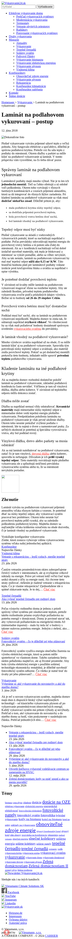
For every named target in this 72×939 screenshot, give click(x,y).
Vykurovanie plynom (28, 66)
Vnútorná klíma (25, 69)
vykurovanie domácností (53, 857)
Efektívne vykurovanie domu (26, 13)
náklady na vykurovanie (23, 825)
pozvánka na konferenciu (34, 835)
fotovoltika (48, 815)
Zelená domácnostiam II (48, 866)
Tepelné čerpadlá (26, 49)
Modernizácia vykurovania (31, 19)
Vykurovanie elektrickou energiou (36, 62)
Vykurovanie (23, 46)
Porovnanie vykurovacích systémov (37, 33)
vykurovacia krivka (13, 853)
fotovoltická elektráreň (30, 810)
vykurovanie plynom (33, 862)
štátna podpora (25, 870)
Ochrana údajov (18, 919)
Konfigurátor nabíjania (29, 89)
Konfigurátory (17, 72)
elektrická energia (34, 806)
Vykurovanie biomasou (29, 59)
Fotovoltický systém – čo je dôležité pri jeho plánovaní (33, 641)
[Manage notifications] (7, 932)
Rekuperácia (23, 82)
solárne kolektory (26, 843)
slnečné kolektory (42, 838)
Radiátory (22, 29)
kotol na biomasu (52, 819)
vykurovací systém (53, 853)
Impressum (15, 916)
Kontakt (13, 92)
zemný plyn (11, 870)
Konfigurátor (9, 546)
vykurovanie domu (34, 857)
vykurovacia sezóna (31, 853)
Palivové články (25, 56)
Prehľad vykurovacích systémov (35, 16)
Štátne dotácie (17, 96)
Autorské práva (18, 922)
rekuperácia (53, 835)
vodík (60, 849)
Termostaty (22, 23)
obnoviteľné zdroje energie (34, 827)
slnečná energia (20, 838)
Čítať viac (49, 589)
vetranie (53, 849)
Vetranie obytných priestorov (33, 26)
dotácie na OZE (56, 802)
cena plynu (17, 802)
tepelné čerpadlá (34, 848)
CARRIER (51, 935)
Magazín (14, 39)
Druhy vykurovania (20, 36)
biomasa (8, 802)
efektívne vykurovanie (14, 806)
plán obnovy (15, 835)
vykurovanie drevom (14, 862)
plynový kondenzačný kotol (49, 831)
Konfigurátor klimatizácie (31, 86)
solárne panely (43, 843)
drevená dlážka (40, 453)
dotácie (37, 802)
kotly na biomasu (30, 819)
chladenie (27, 802)
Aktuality (21, 43)
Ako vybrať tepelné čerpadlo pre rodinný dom (28, 599)
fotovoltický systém (28, 815)
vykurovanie (15, 857)
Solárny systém (25, 53)
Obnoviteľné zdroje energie (32, 76)
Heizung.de (15, 912)
